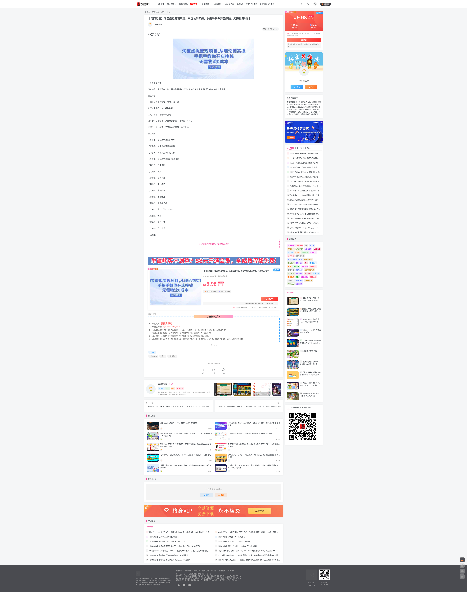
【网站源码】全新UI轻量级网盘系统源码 (163, 536)
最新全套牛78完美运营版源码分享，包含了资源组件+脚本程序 (313, 209)
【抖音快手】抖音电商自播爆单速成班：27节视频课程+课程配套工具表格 (254, 424)
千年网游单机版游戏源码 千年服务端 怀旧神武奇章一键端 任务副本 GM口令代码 (310, 374)
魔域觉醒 (316, 273)
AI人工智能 (229, 4)
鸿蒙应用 (304, 266)
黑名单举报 (308, 259)
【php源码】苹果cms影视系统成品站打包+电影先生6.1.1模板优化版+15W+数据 (319, 204)
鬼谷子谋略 (308, 280)
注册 (222, 495)
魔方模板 (299, 273)
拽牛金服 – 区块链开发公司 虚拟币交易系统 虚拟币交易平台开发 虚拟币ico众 (318, 190)
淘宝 (163, 12)
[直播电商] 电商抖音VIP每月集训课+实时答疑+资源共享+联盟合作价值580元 (185, 466)
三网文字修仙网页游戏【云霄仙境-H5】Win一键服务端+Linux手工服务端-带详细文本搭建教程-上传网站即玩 (258, 550)
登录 (208, 495)
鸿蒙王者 (296, 266)
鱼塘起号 (313, 266)
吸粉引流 (298, 148)
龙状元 (312, 245)
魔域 (297, 277)
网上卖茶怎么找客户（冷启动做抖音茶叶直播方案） (179, 423)
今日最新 (149, 526)
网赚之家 (196, 570)
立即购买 (269, 299)
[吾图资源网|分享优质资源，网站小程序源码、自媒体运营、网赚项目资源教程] (143, 3)
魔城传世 (304, 277)
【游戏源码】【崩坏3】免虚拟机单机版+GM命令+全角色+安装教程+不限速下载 (310, 365)
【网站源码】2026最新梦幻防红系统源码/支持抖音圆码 (169, 560)
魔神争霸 (291, 270)
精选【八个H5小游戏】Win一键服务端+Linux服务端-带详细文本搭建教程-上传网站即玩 (181, 532)
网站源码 (170, 4)
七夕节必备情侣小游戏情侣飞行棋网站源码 (305, 158)
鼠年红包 (313, 252)
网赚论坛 (205, 570)
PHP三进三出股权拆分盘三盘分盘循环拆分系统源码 (309, 223)
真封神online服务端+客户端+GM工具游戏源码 (310, 394)
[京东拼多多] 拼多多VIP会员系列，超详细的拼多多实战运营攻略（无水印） (254, 455)
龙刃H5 (290, 252)
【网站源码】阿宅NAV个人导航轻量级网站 (233, 541)
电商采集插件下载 (267, 4)
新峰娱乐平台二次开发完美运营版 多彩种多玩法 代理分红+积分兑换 (315, 213)
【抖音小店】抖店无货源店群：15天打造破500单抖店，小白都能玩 (185, 454)
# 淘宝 (163, 356)
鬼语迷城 (291, 284)
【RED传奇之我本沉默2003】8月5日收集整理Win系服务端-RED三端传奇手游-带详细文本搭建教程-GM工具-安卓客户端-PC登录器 (266, 560)
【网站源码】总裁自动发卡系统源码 (231, 536)
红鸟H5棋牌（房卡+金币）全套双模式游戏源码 (309, 299)
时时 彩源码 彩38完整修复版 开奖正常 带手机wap (308, 186)
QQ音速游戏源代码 (309, 351)
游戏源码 (290, 292)
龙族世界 (291, 249)
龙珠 (306, 245)
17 (174, 388)
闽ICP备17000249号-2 (203, 574)
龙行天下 (291, 245)
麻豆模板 (299, 263)
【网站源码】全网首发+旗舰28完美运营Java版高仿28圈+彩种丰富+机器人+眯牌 (319, 153)
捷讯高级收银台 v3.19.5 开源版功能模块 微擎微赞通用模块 (250, 433)
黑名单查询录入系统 (295, 259)
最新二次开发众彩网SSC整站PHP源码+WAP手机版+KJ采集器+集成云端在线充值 (320, 200)
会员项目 (205, 4)
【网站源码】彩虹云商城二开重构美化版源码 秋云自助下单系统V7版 (174, 546)
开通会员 (326, 4)
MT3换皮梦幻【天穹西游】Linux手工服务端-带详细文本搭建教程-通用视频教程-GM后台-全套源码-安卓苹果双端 (191, 550)
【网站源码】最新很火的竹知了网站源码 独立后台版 (168, 555)
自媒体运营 (307, 148)
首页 (162, 4)
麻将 (289, 266)
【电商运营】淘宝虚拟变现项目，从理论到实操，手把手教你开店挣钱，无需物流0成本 (199, 18)
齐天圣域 (305, 252)
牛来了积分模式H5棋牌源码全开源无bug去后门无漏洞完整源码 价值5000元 (310, 385)
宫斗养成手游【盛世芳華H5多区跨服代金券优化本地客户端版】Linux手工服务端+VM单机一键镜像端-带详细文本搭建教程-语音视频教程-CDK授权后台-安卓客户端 (279, 532)
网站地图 (231, 570)
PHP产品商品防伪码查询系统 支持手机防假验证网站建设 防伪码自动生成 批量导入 (320, 218)
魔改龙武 (308, 273)
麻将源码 (313, 263)
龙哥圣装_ (308, 249)
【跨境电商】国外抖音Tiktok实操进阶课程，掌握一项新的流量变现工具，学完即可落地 (254, 466)
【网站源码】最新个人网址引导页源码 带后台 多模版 (237, 546)
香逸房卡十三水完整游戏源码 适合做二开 (310, 331)
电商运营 (217, 4)
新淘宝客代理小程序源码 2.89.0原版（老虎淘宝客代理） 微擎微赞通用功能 (254, 445)
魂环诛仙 (299, 280)
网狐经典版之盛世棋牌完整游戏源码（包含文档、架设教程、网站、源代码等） (310, 311)
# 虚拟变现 (172, 356)
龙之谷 (297, 252)
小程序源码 (183, 4)
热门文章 (290, 148)
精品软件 (240, 4)
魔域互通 (291, 277)
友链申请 (179, 570)
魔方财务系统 (309, 270)
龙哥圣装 (317, 249)
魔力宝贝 (313, 277)
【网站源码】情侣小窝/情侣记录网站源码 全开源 (166, 541)
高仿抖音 (299, 284)
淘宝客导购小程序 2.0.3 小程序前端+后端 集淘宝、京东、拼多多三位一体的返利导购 (186, 434)
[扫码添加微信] (462, 571)
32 (168, 388)
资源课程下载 (251, 4)
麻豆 (306, 263)
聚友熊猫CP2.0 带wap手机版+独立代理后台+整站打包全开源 (312, 195)
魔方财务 (291, 273)
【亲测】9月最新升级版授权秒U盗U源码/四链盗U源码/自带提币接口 (315, 162)
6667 (162, 388)
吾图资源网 (158, 24)
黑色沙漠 (291, 256)
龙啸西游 (299, 249)
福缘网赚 (188, 570)
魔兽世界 (291, 280)
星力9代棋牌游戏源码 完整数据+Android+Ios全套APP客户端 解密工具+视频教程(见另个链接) (310, 344)
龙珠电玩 (299, 245)
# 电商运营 (153, 356)
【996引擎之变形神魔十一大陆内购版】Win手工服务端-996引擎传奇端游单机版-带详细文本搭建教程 (255, 555)
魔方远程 (299, 270)
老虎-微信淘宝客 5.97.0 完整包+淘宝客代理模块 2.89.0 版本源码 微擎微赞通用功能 (185, 445)
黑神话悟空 (300, 256)
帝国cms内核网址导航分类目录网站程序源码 (306, 176)
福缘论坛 (222, 570)
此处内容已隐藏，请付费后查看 (214, 243)
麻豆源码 (291, 263)
